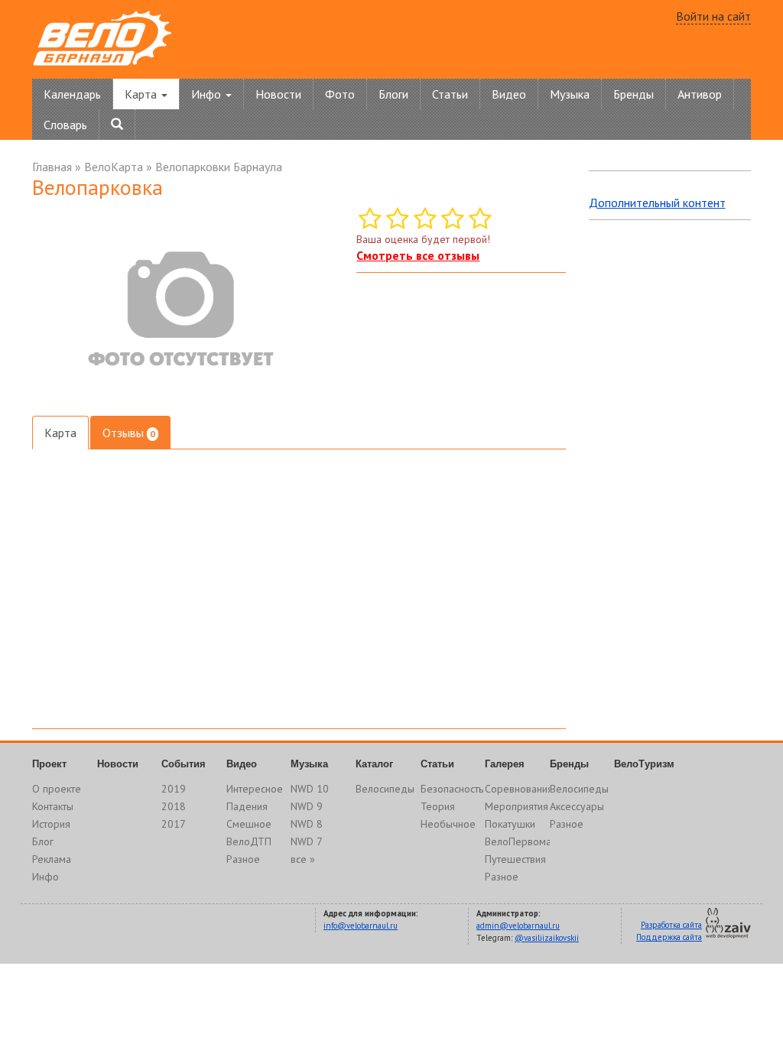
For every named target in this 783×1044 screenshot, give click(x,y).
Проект (49, 764)
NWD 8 (307, 824)
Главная (52, 166)
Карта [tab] (60, 432)
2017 (173, 824)
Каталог (374, 764)
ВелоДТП (248, 841)
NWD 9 (307, 806)
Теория (438, 806)
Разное (243, 859)
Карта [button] (142, 94)
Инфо (45, 877)
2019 (173, 789)
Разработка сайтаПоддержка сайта (669, 930)
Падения (247, 806)
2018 (173, 806)
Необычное (448, 824)
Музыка (570, 94)
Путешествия (515, 859)
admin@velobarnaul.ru (518, 925)
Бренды (633, 94)
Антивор (699, 94)
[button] (319, 221)
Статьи (450, 94)
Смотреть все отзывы (417, 255)
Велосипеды (385, 789)
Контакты (52, 806)
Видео (509, 94)
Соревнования (519, 789)
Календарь (72, 94)
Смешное (248, 824)
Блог (43, 841)
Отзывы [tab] (128, 432)
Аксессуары (577, 806)
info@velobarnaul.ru (360, 925)
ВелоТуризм (644, 764)
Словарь (65, 124)
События (183, 764)
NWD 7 (307, 841)
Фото (340, 94)
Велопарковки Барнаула (218, 166)
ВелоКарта (113, 166)
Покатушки (510, 824)
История (51, 824)
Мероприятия (516, 806)
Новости (278, 94)
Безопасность (452, 789)
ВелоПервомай (521, 841)
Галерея (505, 764)
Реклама (51, 859)
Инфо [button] (207, 94)
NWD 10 (310, 789)
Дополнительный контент (657, 202)
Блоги (393, 94)
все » (303, 859)
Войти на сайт (713, 16)
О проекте (56, 789)
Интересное (254, 789)
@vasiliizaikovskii (547, 937)
